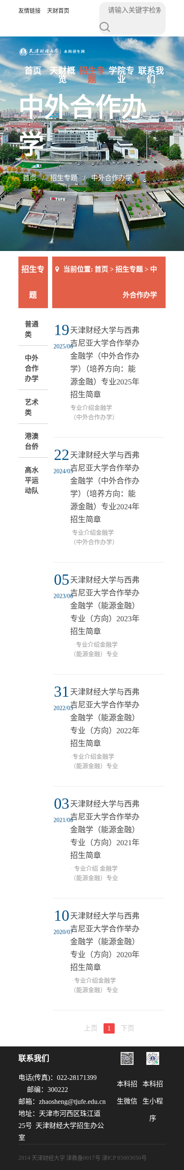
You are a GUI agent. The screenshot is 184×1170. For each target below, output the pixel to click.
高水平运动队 (32, 480)
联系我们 (151, 75)
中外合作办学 (111, 177)
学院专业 (121, 75)
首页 (33, 71)
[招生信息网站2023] (52, 53)
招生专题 (92, 75)
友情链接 (29, 10)
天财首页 (58, 10)
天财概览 (62, 75)
